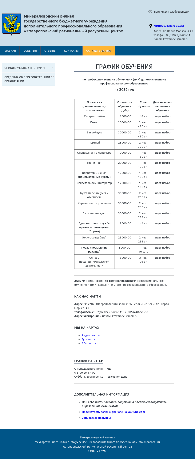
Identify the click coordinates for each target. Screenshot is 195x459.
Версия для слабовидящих (171, 11)
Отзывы (50, 50)
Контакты (71, 50)
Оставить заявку (98, 50)
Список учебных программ (24, 68)
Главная (10, 50)
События (30, 50)
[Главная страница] (11, 26)
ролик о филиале (113, 412)
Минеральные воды (168, 25)
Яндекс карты (91, 335)
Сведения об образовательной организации (27, 79)
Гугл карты (88, 339)
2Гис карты (89, 343)
